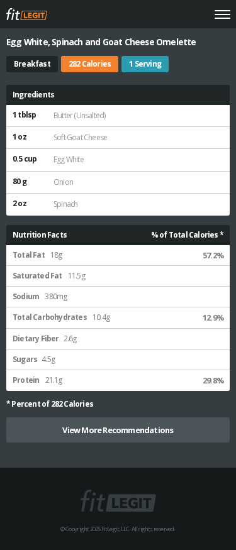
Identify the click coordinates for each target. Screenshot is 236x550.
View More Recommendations (117, 430)
